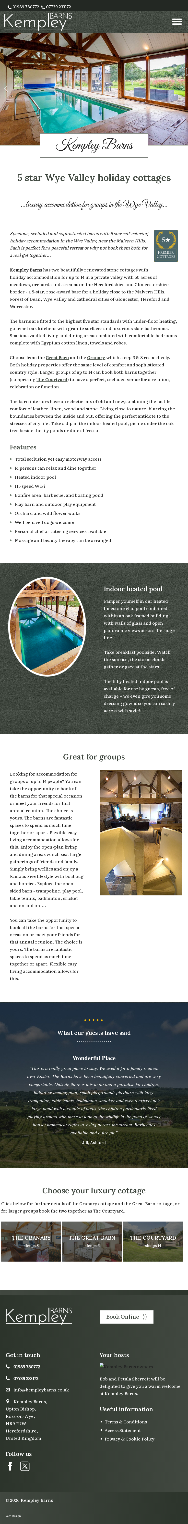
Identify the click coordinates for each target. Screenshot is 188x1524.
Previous (6, 89)
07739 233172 (58, 6)
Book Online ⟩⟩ (126, 1316)
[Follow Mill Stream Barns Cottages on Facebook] (10, 1466)
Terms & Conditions (126, 1421)
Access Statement (123, 1430)
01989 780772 (25, 6)
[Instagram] (23, 1466)
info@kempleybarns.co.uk (41, 1389)
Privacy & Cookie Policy (129, 1438)
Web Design (13, 1516)
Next (182, 89)
